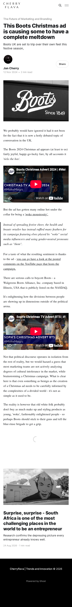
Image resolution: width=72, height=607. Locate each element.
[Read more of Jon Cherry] (8, 59)
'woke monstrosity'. (36, 214)
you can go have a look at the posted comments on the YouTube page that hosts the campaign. (32, 264)
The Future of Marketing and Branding (27, 19)
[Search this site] (60, 5)
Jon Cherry (11, 68)
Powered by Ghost (36, 581)
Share (62, 64)
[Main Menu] (66, 5)
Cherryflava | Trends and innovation (31, 568)
